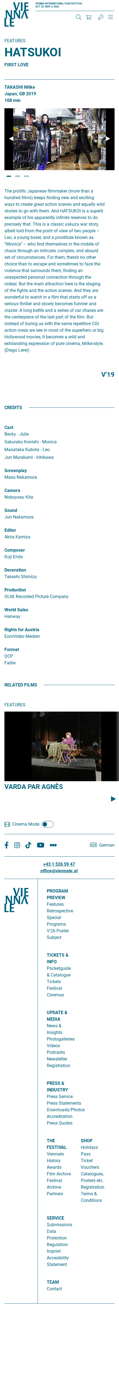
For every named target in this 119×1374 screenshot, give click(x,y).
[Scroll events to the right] (113, 798)
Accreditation (60, 1116)
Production (15, 590)
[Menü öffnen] (111, 19)
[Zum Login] (101, 17)
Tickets (54, 981)
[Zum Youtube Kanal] (40, 845)
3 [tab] (26, 176)
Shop (86, 1140)
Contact (54, 1288)
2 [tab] (17, 176)
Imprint (54, 1251)
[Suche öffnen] (79, 17)
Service (55, 1218)
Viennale (55, 1154)
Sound (10, 510)
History (54, 1160)
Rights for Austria (21, 629)
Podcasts (56, 1052)
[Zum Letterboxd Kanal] (53, 845)
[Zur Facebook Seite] (6, 845)
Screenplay (15, 470)
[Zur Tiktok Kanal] (28, 845)
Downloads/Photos (66, 1109)
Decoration (15, 570)
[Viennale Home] (16, 1089)
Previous (11, 138)
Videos (53, 1045)
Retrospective (60, 911)
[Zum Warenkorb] (89, 17)
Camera (12, 490)
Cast (8, 427)
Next (108, 138)
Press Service (60, 1096)
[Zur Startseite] (16, 15)
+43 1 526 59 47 (59, 864)
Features (55, 904)
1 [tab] (9, 176)
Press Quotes (60, 1123)
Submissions (59, 1224)
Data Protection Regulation (57, 1238)
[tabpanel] (59, 139)
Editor (10, 530)
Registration (92, 1187)
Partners (55, 1193)
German (107, 845)
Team (53, 1282)
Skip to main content (20, 3)
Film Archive (59, 1173)
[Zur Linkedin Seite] (17, 845)
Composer (14, 550)
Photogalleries (61, 1039)
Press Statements (64, 1103)
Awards (54, 1167)
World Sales (16, 609)
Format (11, 649)
